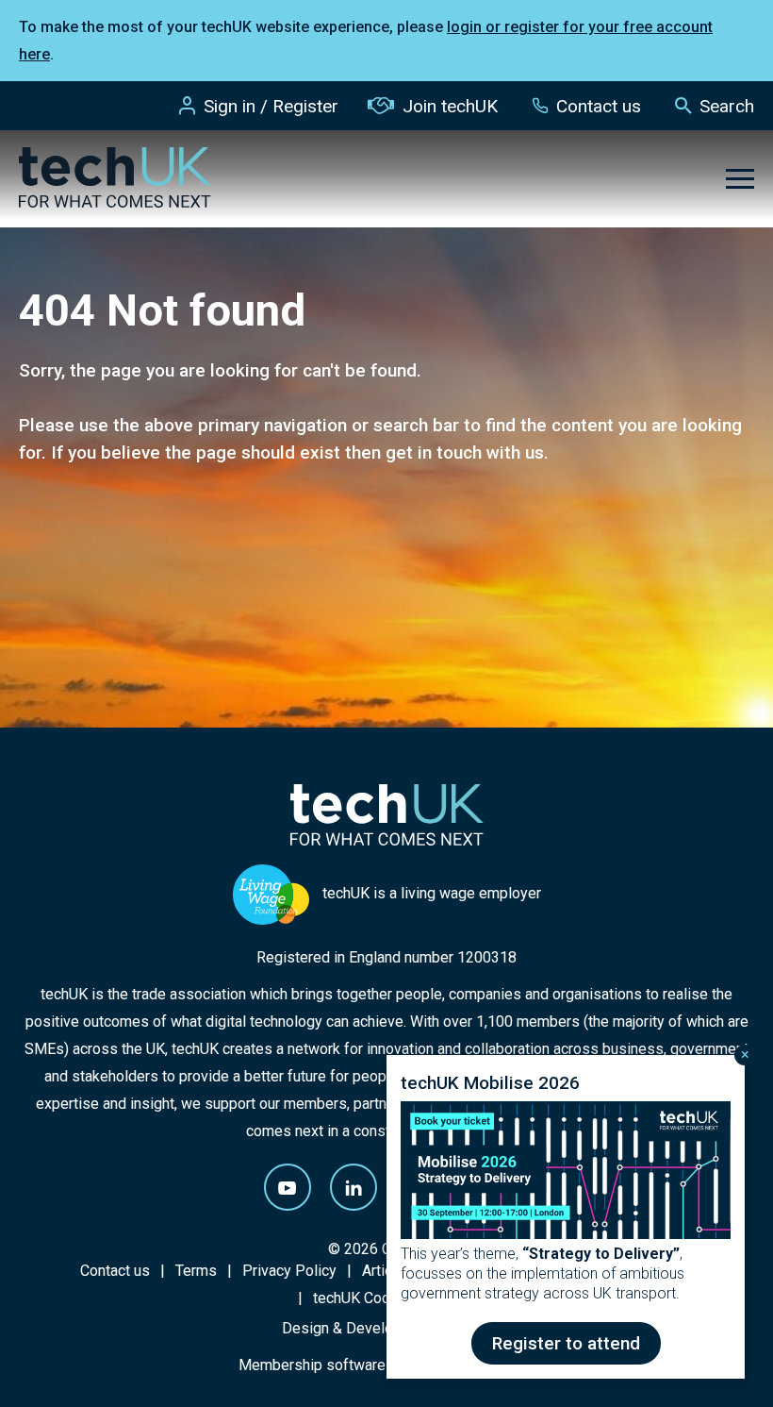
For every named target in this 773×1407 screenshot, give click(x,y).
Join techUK (450, 106)
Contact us (598, 106)
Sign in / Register (271, 106)
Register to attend (566, 1343)
